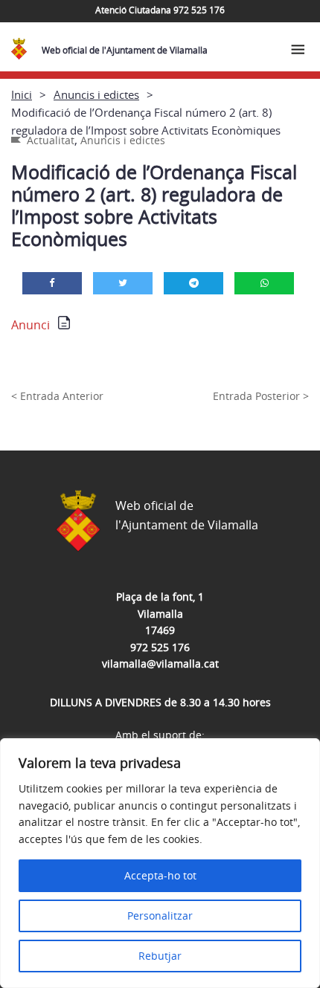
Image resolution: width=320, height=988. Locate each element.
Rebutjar (160, 956)
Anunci (30, 325)
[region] (160, 863)
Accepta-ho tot (160, 875)
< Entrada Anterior (57, 396)
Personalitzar (160, 915)
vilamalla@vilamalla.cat (160, 663)
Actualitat (50, 140)
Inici (21, 94)
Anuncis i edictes (96, 94)
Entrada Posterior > (261, 396)
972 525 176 (160, 647)
